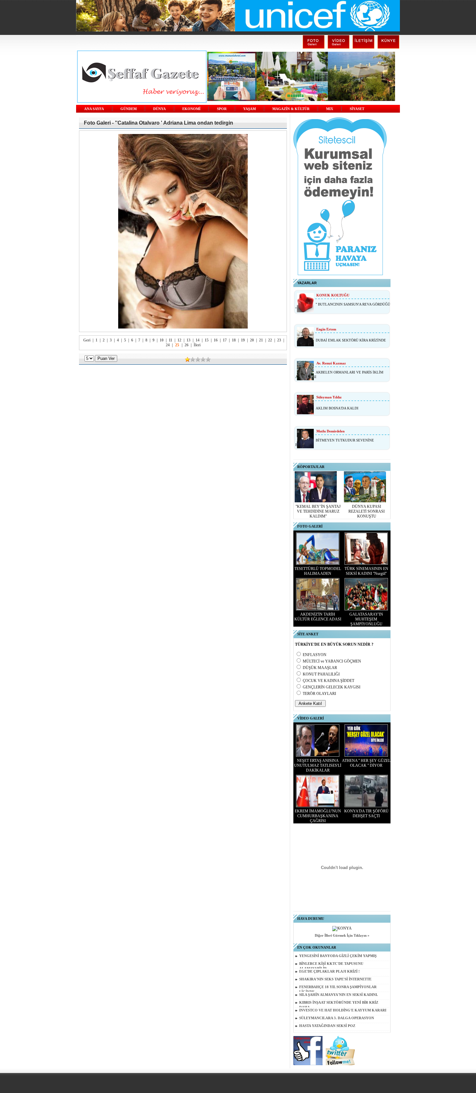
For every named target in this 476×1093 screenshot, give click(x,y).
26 (186, 345)
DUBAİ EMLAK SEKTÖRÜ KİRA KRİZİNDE (351, 340)
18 (234, 340)
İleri (197, 345)
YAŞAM (249, 109)
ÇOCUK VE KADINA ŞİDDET (328, 680)
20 (252, 340)
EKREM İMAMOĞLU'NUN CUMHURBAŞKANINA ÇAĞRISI (318, 816)
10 (162, 340)
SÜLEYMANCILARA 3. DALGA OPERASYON (336, 1018)
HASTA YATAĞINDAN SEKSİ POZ (327, 1026)
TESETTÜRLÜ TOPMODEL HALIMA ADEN (317, 571)
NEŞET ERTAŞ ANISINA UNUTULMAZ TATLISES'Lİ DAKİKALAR (317, 765)
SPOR (222, 109)
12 (179, 340)
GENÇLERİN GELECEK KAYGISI (331, 687)
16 (216, 340)
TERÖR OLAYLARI (319, 693)
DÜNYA (159, 109)
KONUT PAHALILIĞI (321, 674)
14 (197, 340)
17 (225, 340)
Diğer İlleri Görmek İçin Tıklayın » (342, 935)
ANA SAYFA (94, 109)
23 (279, 340)
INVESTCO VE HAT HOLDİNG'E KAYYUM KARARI (342, 1010)
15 (207, 340)
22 (270, 340)
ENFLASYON (314, 654)
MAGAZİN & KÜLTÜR (291, 109)
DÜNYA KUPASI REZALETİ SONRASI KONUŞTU (366, 511)
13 (188, 340)
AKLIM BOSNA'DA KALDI (337, 408)
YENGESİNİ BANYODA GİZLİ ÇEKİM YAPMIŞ (338, 956)
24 (168, 345)
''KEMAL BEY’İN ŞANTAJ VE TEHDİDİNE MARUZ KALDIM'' (318, 511)
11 (170, 340)
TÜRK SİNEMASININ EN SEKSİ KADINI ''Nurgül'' (366, 571)
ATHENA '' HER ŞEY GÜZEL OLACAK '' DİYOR (366, 763)
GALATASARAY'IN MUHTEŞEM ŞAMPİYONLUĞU (366, 619)
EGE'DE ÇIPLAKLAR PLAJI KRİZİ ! (329, 971)
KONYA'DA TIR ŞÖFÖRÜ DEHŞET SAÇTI (366, 813)
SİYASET (357, 109)
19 (243, 340)
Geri (86, 340)
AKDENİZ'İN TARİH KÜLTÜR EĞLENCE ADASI (317, 616)
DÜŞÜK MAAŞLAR (320, 667)
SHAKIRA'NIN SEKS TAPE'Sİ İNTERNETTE (335, 979)
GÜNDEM (128, 109)
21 (261, 340)
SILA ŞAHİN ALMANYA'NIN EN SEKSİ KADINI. (338, 995)
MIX (329, 109)
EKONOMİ (191, 109)
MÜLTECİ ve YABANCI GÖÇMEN (332, 661)
